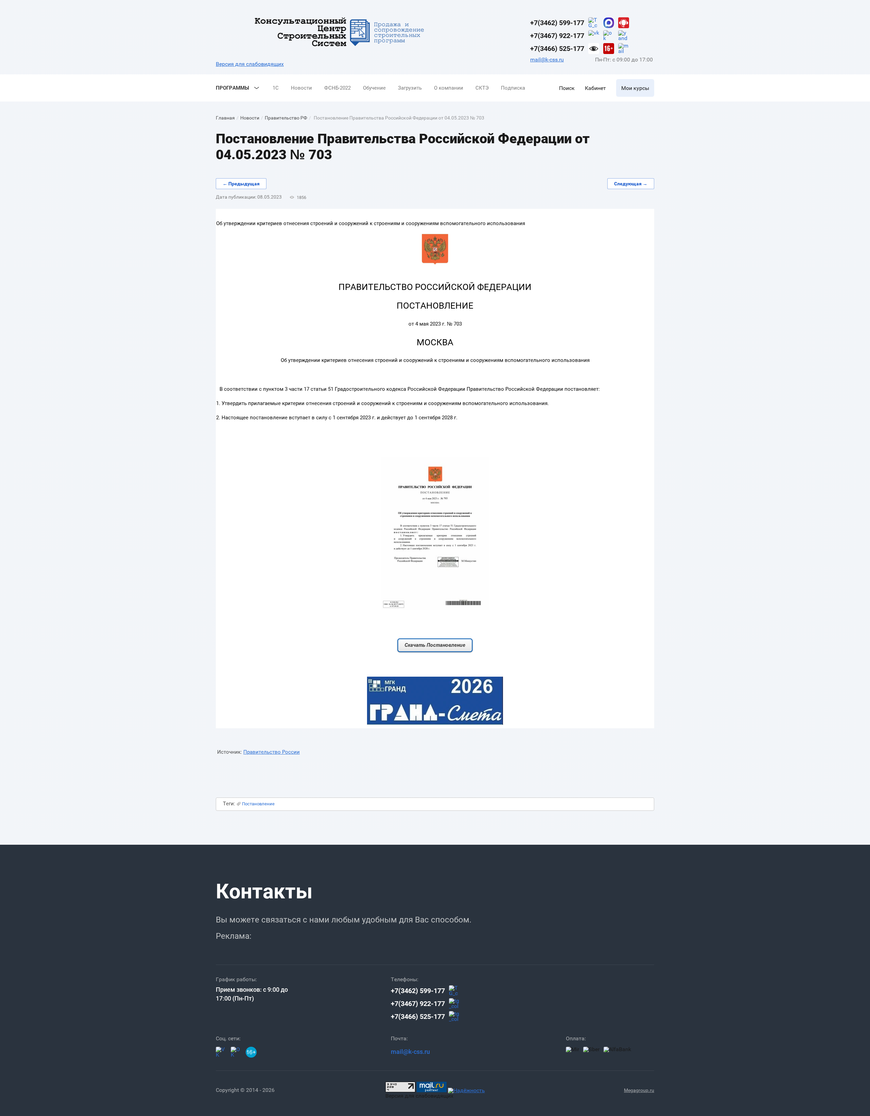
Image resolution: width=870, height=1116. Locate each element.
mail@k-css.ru (547, 59)
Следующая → (630, 183)
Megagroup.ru (639, 1090)
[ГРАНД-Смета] (435, 723)
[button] (567, 88)
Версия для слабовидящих (250, 64)
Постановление (258, 803)
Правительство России (271, 752)
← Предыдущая (241, 183)
